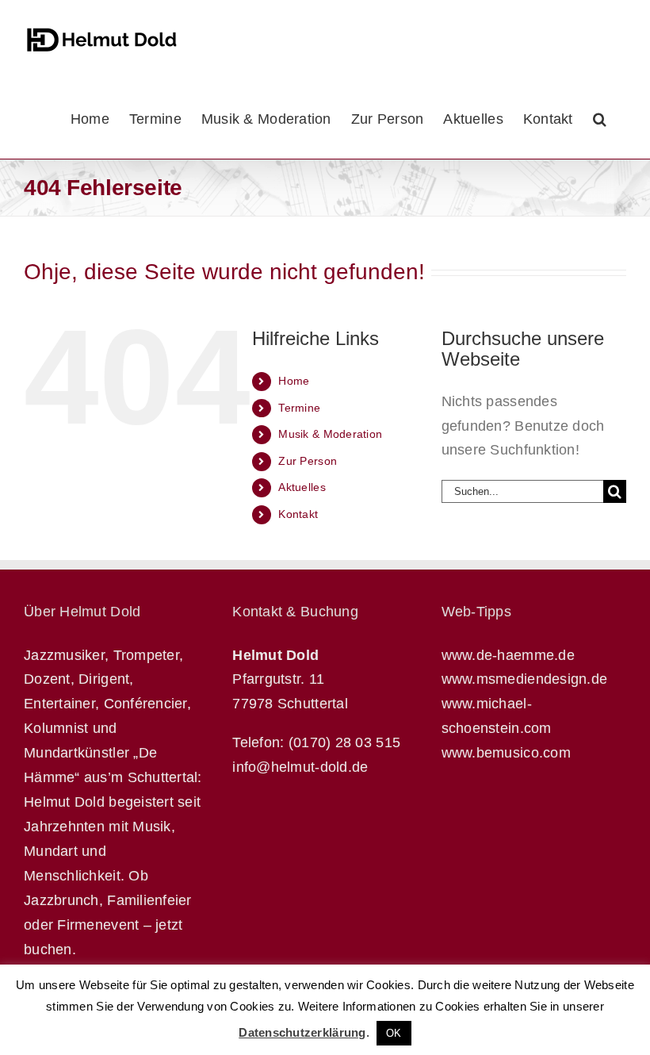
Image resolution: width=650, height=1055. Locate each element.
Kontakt (298, 514)
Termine (299, 407)
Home (293, 380)
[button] (599, 119)
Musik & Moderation (330, 434)
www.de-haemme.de (508, 655)
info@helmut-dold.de (300, 767)
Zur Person (307, 461)
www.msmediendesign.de (525, 679)
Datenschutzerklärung (302, 1032)
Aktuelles (301, 487)
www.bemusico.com (506, 753)
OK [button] (394, 1033)
